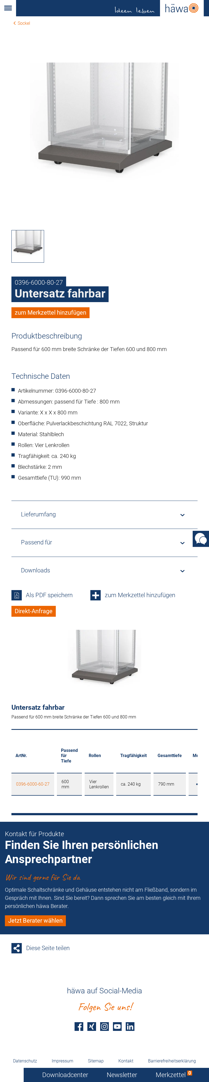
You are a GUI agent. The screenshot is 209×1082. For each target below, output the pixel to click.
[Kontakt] (201, 539)
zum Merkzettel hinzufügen (50, 312)
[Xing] (91, 1026)
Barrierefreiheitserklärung (172, 1061)
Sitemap (96, 1061)
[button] (8, 8)
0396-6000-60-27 (33, 784)
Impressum (62, 1061)
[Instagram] (104, 1026)
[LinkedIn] (130, 1026)
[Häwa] (112, 8)
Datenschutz (25, 1061)
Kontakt (125, 1061)
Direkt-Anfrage (34, 611)
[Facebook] (79, 1026)
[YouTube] (117, 1026)
